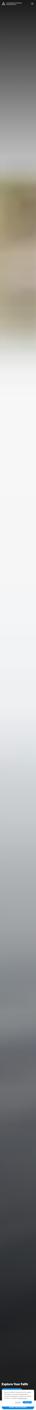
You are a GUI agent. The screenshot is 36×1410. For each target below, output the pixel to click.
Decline (18, 1402)
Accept (27, 1402)
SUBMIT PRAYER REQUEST (18, 1407)
